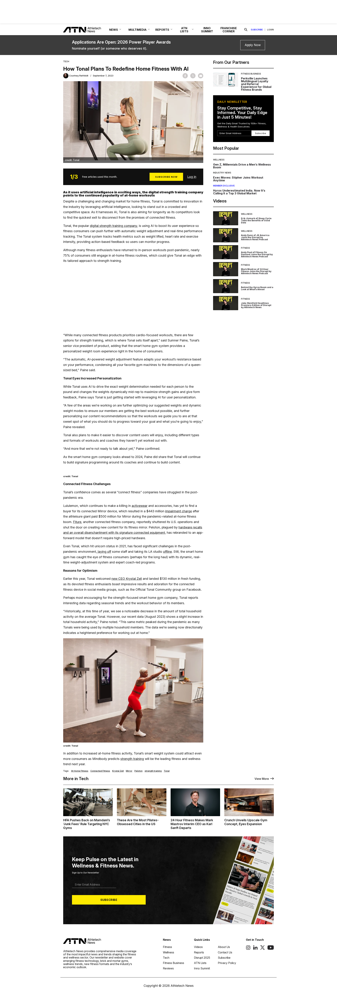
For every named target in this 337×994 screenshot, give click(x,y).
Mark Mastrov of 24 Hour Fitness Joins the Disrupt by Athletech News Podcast (256, 271)
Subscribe (257, 29)
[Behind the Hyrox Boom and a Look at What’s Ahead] (225, 286)
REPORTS (162, 29)
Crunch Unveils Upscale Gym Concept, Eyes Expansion (245, 822)
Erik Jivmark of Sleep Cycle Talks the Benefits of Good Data (256, 220)
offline (167, 551)
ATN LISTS (184, 29)
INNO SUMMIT (207, 29)
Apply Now (253, 45)
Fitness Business (251, 73)
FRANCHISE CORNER (228, 29)
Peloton (138, 771)
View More (262, 778)
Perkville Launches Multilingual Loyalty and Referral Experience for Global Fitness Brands (256, 84)
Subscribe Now (166, 176)
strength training (132, 759)
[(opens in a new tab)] (248, 949)
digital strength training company (113, 226)
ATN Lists (200, 963)
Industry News (222, 172)
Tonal (167, 771)
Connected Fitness (100, 771)
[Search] (246, 30)
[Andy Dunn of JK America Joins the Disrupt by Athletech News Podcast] (225, 235)
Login (270, 29)
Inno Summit (202, 968)
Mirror (129, 771)
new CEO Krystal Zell (126, 578)
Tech (66, 61)
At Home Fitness (79, 771)
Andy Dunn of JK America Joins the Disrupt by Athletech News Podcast (255, 237)
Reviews (168, 968)
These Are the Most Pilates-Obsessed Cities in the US (138, 822)
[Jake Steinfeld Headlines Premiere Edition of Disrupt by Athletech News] (225, 303)
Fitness (245, 248)
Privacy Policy (227, 963)
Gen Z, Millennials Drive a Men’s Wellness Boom (242, 166)
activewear (139, 506)
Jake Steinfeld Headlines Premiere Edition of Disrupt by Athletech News (256, 305)
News (167, 939)
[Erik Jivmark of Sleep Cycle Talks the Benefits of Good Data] (225, 218)
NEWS (113, 29)
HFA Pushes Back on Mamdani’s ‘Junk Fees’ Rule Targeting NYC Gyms (86, 824)
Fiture (77, 522)
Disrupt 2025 (202, 957)
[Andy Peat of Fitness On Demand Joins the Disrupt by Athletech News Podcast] (225, 252)
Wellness (218, 159)
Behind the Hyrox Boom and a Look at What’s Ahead (257, 288)
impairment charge (178, 511)
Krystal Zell (118, 771)
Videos (198, 947)
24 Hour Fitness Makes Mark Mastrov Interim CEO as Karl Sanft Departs (192, 824)
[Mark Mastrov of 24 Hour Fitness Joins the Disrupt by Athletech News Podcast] (225, 269)
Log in (191, 177)
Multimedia (137, 29)
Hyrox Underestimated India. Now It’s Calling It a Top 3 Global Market (239, 192)
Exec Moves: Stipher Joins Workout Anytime (238, 179)
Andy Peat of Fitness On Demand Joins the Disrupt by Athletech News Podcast (257, 254)
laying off (104, 551)
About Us (224, 947)
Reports (199, 952)
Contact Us (225, 952)
